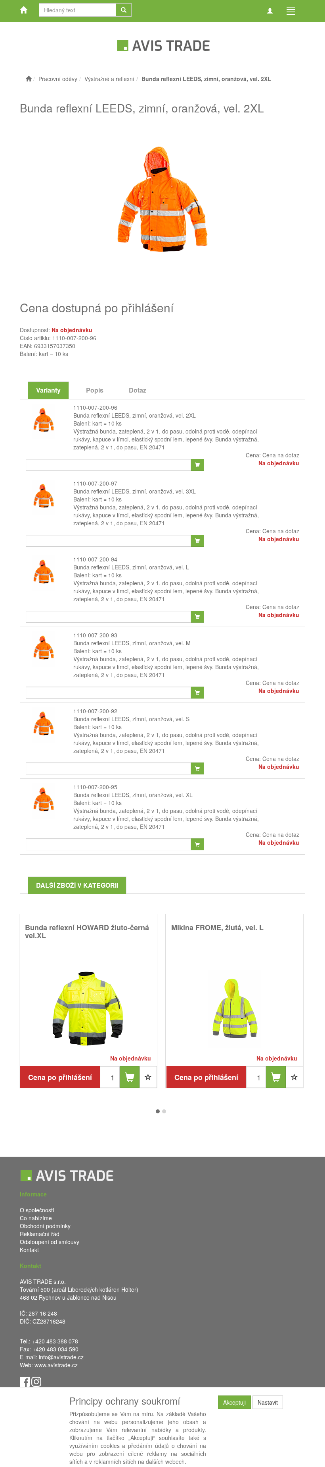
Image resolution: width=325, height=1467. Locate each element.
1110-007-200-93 (95, 635)
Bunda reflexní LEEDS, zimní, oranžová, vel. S (131, 719)
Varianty (48, 390)
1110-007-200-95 (95, 787)
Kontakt (29, 1250)
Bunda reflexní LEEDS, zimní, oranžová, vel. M (132, 643)
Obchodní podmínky (45, 1226)
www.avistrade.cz (56, 1365)
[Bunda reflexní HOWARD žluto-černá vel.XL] (88, 1008)
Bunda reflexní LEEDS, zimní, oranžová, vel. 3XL (134, 491)
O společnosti (37, 1210)
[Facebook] (25, 1381)
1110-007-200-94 (95, 559)
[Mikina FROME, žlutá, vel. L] (234, 1008)
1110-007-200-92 (95, 711)
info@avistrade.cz (61, 1357)
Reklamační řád (39, 1234)
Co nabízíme (36, 1218)
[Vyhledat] (124, 10)
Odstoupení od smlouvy (49, 1242)
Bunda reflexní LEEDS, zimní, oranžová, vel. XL (133, 795)
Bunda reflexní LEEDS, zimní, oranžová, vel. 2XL (134, 415)
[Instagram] (36, 1381)
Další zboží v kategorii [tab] (77, 885)
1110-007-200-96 (95, 407)
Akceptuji (234, 1402)
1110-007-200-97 (95, 483)
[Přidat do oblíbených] (148, 1077)
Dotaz (137, 390)
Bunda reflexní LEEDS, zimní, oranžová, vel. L (131, 567)
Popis (94, 390)
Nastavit (268, 1402)
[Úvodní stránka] (28, 79)
